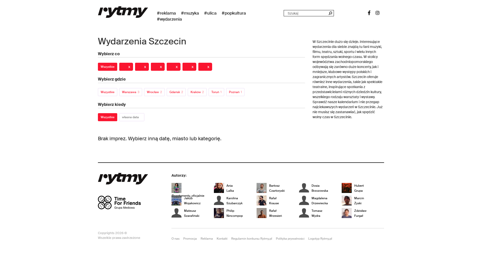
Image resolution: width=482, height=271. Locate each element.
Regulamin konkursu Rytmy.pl (251, 239)
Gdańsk (176, 92)
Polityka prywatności (290, 239)
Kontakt (222, 239)
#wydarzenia (169, 19)
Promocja (190, 239)
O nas (175, 239)
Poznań (235, 92)
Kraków (197, 92)
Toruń (216, 92)
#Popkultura (234, 13)
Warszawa (130, 92)
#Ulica (210, 13)
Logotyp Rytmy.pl (320, 239)
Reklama (207, 239)
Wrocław (154, 92)
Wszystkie (107, 67)
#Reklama (166, 13)
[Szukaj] (330, 13)
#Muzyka (190, 13)
